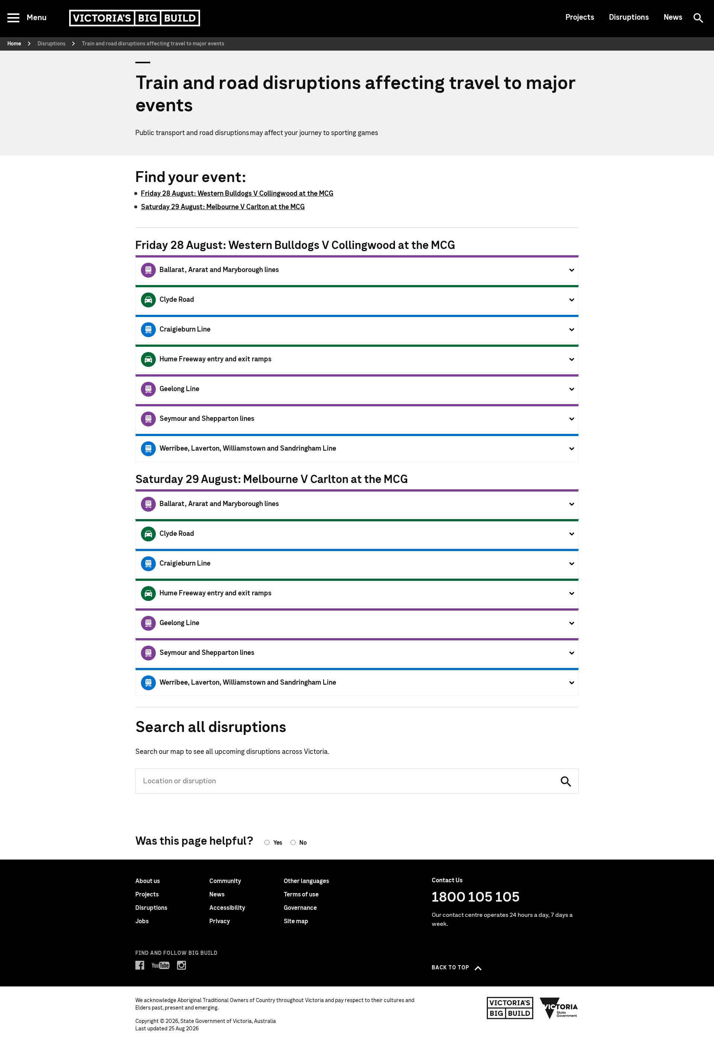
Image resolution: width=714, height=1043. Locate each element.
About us (147, 881)
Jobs (142, 921)
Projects (580, 17)
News (673, 17)
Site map (296, 921)
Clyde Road (177, 300)
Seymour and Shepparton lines (207, 419)
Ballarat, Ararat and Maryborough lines (219, 270)
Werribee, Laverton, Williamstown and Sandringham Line (248, 448)
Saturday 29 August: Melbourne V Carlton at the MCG (223, 207)
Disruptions (629, 17)
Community (225, 881)
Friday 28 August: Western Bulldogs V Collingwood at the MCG (237, 194)
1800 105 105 (476, 897)
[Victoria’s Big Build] (134, 18)
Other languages (306, 881)
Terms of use (301, 895)
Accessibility (227, 908)
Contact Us (447, 880)
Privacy (219, 921)
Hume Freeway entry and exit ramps (215, 359)
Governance (300, 908)
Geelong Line (179, 389)
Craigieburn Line (185, 329)
